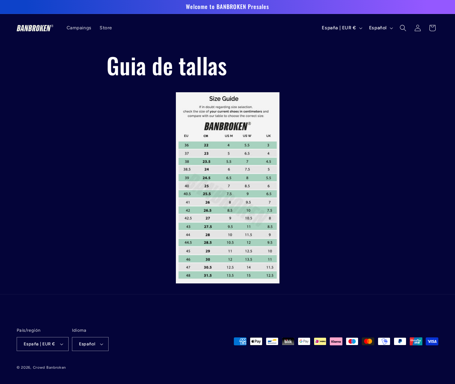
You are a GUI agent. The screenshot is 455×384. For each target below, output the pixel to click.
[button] (403, 28)
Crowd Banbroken (49, 367)
